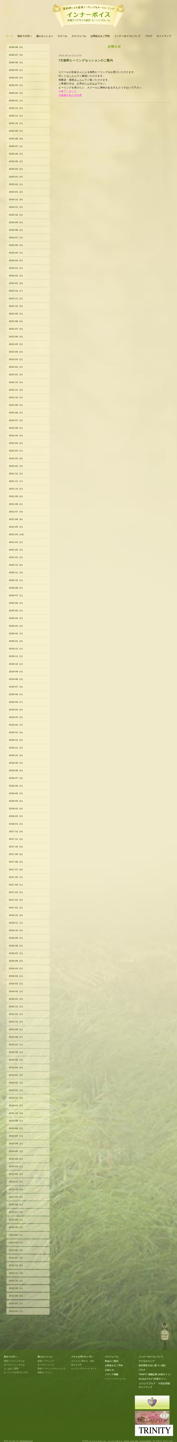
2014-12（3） (16, 1098)
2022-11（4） (16, 390)
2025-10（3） (16, 123)
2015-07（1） (16, 1044)
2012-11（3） (16, 1273)
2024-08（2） (16, 230)
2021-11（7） (16, 481)
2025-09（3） (16, 131)
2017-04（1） (16, 885)
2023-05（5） (16, 344)
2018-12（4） (16, 740)
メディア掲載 (111, 1374)
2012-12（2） (16, 1265)
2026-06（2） (16, 62)
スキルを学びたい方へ (82, 1356)
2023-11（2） (16, 298)
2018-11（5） (16, 748)
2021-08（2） (16, 504)
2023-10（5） (16, 306)
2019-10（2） (16, 664)
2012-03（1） (16, 1311)
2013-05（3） (16, 1227)
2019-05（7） (16, 702)
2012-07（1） (16, 1303)
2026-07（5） (16, 55)
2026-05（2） (16, 70)
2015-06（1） (16, 1052)
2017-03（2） (16, 892)
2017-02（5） (16, 900)
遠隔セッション (45, 1372)
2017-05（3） (16, 877)
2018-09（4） (16, 763)
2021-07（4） (16, 512)
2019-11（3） (16, 656)
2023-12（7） (16, 291)
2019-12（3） (16, 649)
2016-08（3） (16, 946)
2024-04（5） (16, 260)
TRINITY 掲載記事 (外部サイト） (155, 1374)
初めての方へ (24, 36)
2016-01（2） (16, 999)
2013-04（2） (16, 1235)
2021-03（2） (16, 542)
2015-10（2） (16, 1022)
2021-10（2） (16, 489)
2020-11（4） (16, 572)
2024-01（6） (16, 283)
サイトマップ (164, 36)
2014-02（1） (16, 1174)
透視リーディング (46, 1361)
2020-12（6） (16, 565)
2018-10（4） (16, 755)
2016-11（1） (16, 923)
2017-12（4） (16, 831)
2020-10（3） (16, 580)
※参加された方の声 (70, 95)
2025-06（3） (16, 154)
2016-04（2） (16, 976)
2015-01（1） (16, 1090)
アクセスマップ (146, 1361)
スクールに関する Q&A (82, 1361)
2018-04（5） (16, 801)
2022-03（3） (16, 451)
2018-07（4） (16, 778)
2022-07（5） (16, 420)
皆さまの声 (76, 1365)
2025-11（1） (16, 116)
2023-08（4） (16, 321)
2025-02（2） (16, 184)
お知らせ (109, 1370)
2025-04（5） (16, 169)
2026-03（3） (16, 85)
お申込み (92, 83)
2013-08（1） (16, 1204)
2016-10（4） (16, 930)
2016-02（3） (16, 991)
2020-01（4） (16, 641)
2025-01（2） (16, 192)
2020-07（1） (16, 595)
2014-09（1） (16, 1121)
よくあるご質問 (11, 1368)
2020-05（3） (16, 610)
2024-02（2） (16, 275)
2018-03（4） (16, 808)
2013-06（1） (16, 1220)
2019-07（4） (16, 687)
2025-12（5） (16, 108)
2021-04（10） (17, 534)
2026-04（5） (16, 78)
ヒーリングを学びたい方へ (16, 1372)
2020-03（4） (16, 626)
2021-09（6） (16, 496)
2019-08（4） (16, 679)
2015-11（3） (16, 1014)
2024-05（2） (16, 253)
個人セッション (44, 36)
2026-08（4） (16, 47)
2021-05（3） (16, 527)
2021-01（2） (16, 557)
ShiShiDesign (26, 1441)
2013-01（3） (16, 1258)
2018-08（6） (16, 770)
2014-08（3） (16, 1128)
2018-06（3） (16, 786)
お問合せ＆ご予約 (100, 36)
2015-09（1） (16, 1029)
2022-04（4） (16, 443)
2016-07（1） (16, 953)
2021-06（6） (16, 519)
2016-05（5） (16, 968)
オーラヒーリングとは (14, 1365)
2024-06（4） (16, 245)
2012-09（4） (16, 1288)
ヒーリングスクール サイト (84, 1368)
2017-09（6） (16, 854)
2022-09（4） (16, 405)
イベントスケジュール (115, 1379)
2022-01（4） (16, 466)
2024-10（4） (16, 215)
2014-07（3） (16, 1136)
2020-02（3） (16, 633)
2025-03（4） (16, 177)
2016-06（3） (16, 961)
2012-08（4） (16, 1296)
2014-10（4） (16, 1113)
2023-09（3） (16, 314)
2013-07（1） (16, 1212)
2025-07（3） (16, 146)
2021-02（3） (16, 550)
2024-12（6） (16, 199)
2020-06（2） (16, 603)
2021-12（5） (16, 473)
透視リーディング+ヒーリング (52, 1368)
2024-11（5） (16, 207)
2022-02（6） (16, 458)
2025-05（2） (16, 161)
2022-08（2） (16, 412)
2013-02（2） (16, 1250)
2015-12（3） (16, 1006)
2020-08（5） (16, 588)
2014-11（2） (16, 1105)
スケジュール (79, 36)
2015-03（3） (16, 1075)
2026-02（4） (16, 93)
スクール (62, 36)
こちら (73, 75)
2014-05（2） (16, 1151)
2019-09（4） (16, 671)
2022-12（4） (16, 382)
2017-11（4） (16, 839)
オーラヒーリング (46, 1365)
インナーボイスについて (127, 36)
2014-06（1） (16, 1143)
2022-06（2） (16, 428)
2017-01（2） (16, 907)
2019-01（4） (16, 732)
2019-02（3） (16, 725)
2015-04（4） (16, 1067)
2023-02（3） (16, 367)
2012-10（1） (16, 1281)
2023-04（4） (16, 352)
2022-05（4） (16, 435)
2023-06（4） (16, 336)
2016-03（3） (16, 983)
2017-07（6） (16, 869)
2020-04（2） (16, 618)
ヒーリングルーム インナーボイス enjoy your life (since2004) (120, 1441)
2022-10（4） (16, 397)
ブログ (148, 36)
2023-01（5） (16, 374)
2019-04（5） (16, 710)
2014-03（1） (16, 1166)
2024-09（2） (16, 222)
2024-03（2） (16, 268)
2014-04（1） (16, 1159)
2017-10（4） (16, 846)
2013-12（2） (16, 1181)
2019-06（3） (16, 694)
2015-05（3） (16, 1060)
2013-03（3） (16, 1242)
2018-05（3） (16, 793)
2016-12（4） (16, 915)
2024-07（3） (16, 237)
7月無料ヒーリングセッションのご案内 (85, 60)
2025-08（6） (16, 138)
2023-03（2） (16, 359)
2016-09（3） (16, 938)
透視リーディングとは (14, 1361)
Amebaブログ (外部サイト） (153, 1379)
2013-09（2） (16, 1197)
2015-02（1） (16, 1083)
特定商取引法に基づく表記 (152, 1365)
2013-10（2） (16, 1189)
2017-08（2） (16, 862)
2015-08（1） (16, 1037)
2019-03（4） (16, 717)
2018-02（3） (16, 816)
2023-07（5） (16, 329)
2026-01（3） (16, 100)
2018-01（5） (16, 824)
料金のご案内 (111, 1361)
